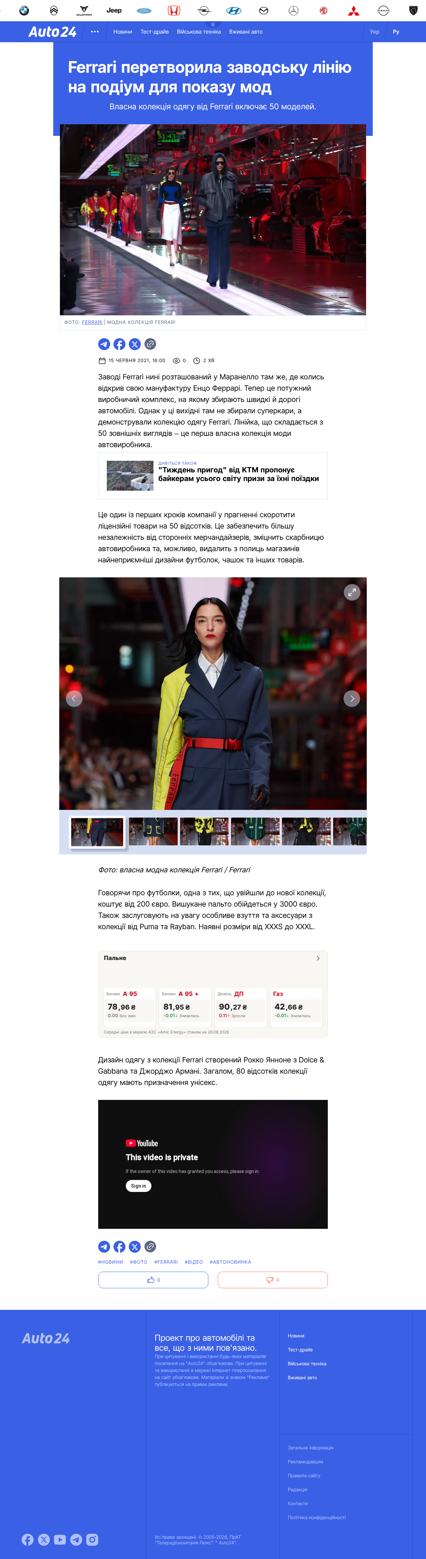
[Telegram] (76, 1540)
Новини (122, 31)
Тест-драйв (154, 31)
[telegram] (104, 344)
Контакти (298, 1504)
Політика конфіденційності (317, 1517)
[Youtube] (60, 1540)
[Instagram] (92, 1540)
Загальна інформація (310, 1448)
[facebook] (119, 344)
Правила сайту (304, 1476)
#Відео (194, 1262)
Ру (396, 31)
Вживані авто (246, 31)
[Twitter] (44, 1540)
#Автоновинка (231, 1262)
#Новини (110, 1262)
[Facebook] (28, 1540)
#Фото (139, 1262)
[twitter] (135, 344)
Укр (374, 31)
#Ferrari (166, 1262)
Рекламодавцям (305, 1462)
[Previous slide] (74, 698)
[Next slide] (351, 698)
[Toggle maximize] (351, 592)
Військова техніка (199, 31)
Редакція (297, 1490)
